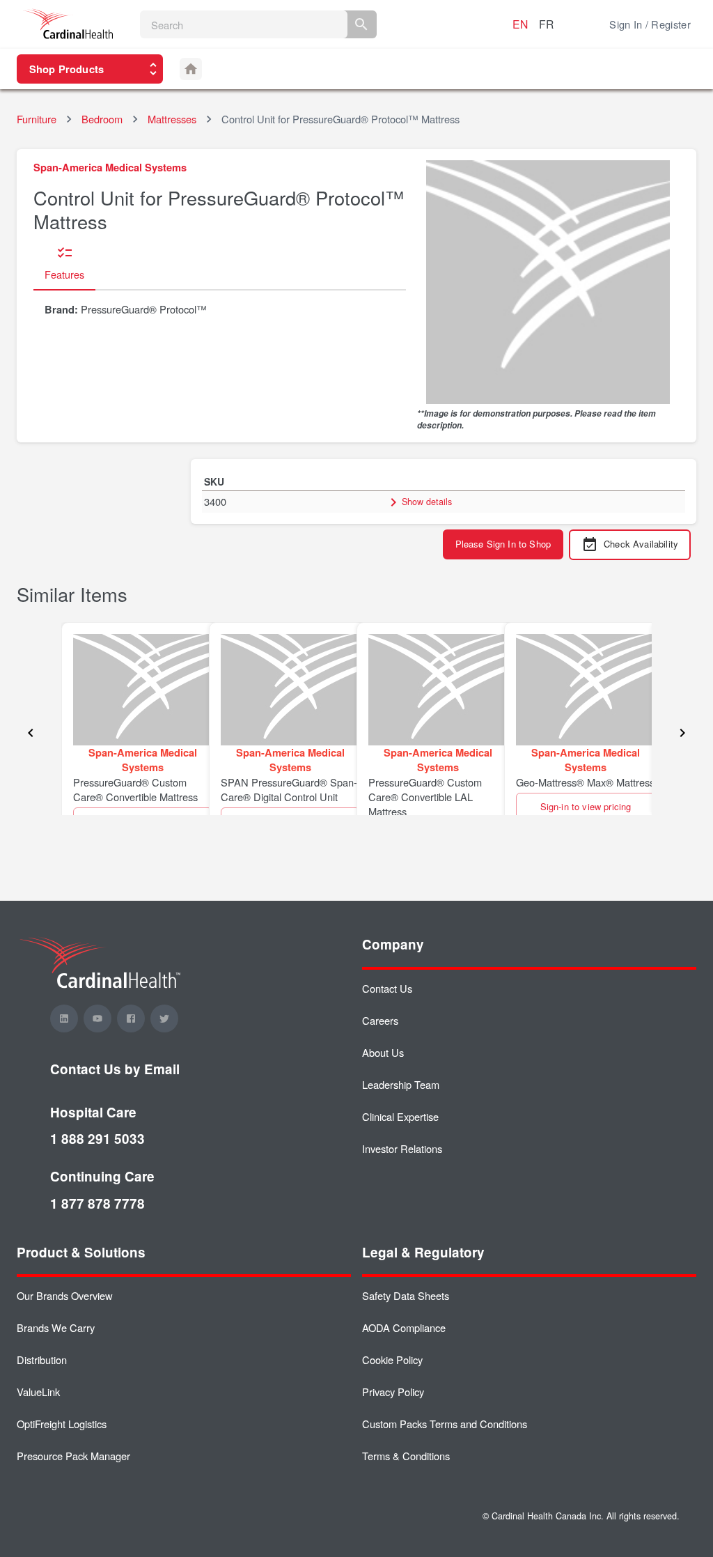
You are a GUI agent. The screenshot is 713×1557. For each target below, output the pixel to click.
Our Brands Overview (65, 1295)
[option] (135, 718)
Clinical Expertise (400, 1116)
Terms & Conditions (406, 1455)
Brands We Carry (56, 1327)
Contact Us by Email (115, 1069)
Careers (380, 1020)
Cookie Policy (392, 1359)
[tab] (64, 264)
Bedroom (102, 118)
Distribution (42, 1359)
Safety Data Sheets (405, 1295)
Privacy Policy (393, 1391)
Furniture (36, 118)
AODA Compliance (404, 1327)
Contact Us (387, 988)
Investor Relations (402, 1148)
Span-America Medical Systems (110, 167)
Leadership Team (400, 1084)
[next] (682, 733)
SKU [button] (214, 481)
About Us (383, 1052)
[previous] (31, 733)
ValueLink (38, 1391)
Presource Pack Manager (73, 1455)
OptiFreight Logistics (62, 1423)
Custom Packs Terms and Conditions (444, 1423)
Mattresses (172, 118)
